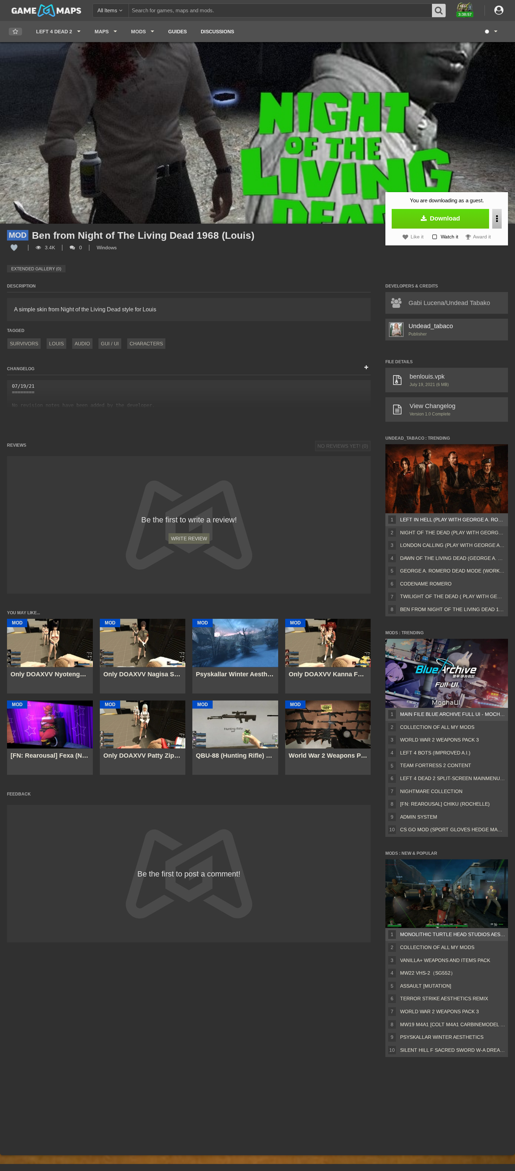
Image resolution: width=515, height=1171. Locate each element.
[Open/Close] (366, 368)
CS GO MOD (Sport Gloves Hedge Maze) (452, 829)
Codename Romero (426, 584)
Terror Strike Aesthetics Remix (444, 998)
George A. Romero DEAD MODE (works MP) (452, 571)
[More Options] (497, 219)
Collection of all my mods (437, 727)
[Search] (439, 11)
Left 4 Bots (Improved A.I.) (435, 753)
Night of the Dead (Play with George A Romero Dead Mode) (452, 532)
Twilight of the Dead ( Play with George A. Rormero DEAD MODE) (452, 596)
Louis (56, 343)
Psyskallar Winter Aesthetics (441, 1037)
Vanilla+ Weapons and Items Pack (445, 960)
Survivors (24, 343)
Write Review (189, 538)
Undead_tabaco (430, 326)
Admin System (418, 817)
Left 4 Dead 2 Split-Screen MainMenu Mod (452, 778)
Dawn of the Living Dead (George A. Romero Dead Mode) (452, 558)
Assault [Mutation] (425, 986)
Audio (82, 343)
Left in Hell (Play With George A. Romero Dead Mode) (452, 519)
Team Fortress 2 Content (435, 765)
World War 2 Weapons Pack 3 (439, 740)
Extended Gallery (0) (36, 268)
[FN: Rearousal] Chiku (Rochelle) (445, 804)
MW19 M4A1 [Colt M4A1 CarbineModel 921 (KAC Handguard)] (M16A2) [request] (452, 1024)
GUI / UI (110, 343)
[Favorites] (15, 32)
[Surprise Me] (490, 31)
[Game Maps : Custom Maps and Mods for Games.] (46, 10)
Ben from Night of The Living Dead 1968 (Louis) (452, 609)
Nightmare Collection (431, 791)
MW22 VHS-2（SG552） (427, 973)
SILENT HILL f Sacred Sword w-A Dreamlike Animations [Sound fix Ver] (452, 1050)
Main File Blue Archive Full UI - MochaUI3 (452, 714)
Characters (146, 343)
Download (444, 218)
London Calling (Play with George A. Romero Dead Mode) (452, 545)
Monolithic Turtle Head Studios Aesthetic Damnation (452, 934)
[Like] (14, 247)
